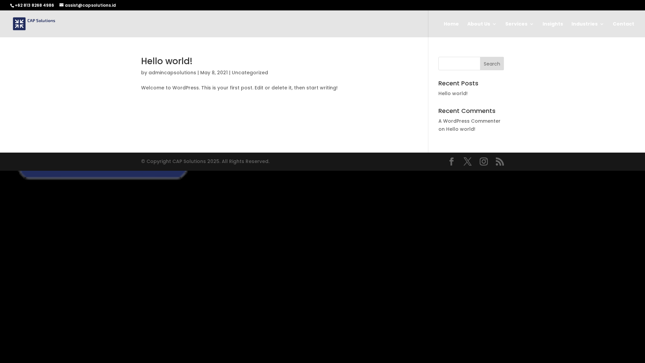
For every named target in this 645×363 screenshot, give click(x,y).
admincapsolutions (172, 72)
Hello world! (166, 61)
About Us (478, 24)
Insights (553, 24)
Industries (584, 24)
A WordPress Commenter (469, 121)
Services (516, 24)
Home (451, 24)
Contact (623, 24)
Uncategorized (250, 72)
